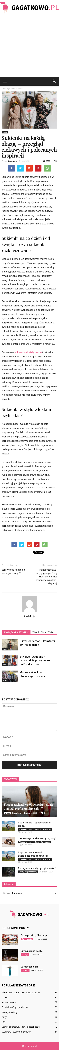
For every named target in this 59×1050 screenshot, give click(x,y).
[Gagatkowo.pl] (29, 8)
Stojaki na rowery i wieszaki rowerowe (35, 829)
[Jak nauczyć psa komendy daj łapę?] (8, 842)
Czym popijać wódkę (32, 951)
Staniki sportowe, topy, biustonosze (21, 1026)
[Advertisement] (29, 45)
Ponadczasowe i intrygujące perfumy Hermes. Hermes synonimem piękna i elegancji (46, 576)
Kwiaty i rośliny (9, 1012)
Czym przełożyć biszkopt (34, 935)
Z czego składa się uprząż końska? (37, 868)
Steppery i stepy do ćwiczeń (16, 1031)
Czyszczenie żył (29, 966)
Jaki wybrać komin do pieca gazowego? (13, 571)
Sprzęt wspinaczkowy (28, 872)
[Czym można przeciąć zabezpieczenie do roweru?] (8, 856)
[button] (54, 81)
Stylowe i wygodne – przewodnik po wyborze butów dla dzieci (35, 660)
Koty (4, 1016)
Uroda (7, 813)
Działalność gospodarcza (15, 1007)
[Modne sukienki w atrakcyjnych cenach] (10, 676)
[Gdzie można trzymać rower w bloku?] (8, 826)
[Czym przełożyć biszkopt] (10, 939)
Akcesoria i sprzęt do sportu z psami (34, 842)
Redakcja (12, 161)
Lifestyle (25, 954)
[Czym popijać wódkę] (10, 955)
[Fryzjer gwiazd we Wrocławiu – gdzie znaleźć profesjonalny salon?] (29, 801)
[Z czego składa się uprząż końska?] (8, 872)
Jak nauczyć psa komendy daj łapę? (37, 838)
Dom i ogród (27, 939)
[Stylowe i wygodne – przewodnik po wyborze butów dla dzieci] (10, 660)
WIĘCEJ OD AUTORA (43, 632)
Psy (3, 1021)
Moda (5, 132)
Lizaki (5, 997)
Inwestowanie (9, 1002)
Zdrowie (25, 970)
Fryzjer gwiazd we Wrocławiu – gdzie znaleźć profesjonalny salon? (28, 807)
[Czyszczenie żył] (10, 970)
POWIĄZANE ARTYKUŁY (16, 632)
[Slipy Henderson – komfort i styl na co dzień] (10, 644)
